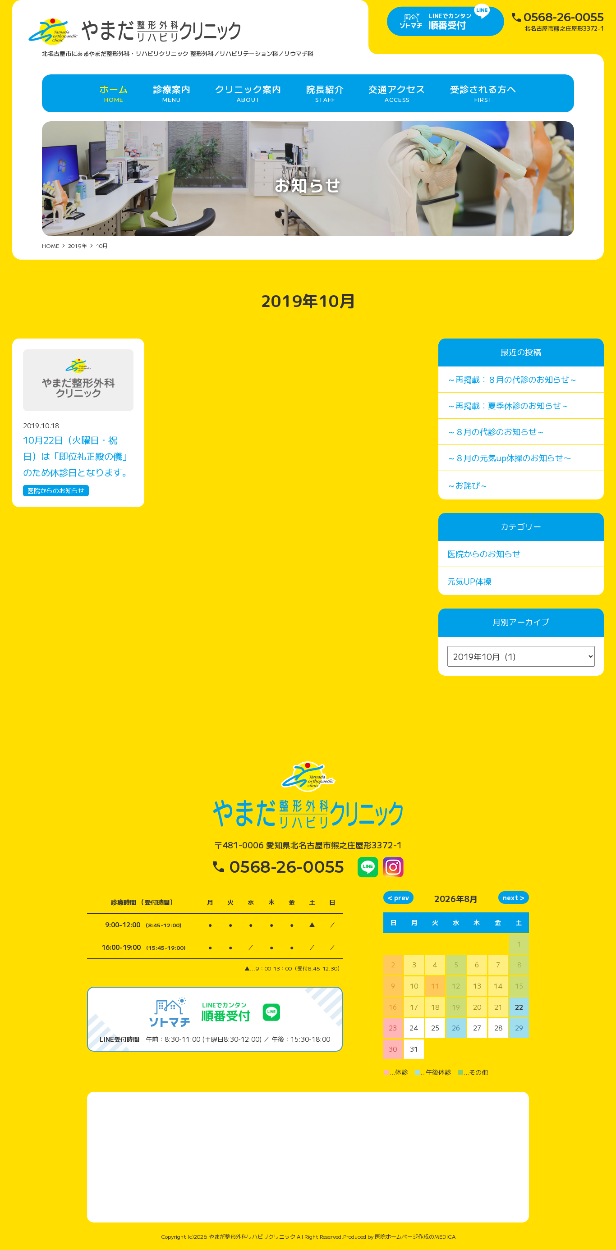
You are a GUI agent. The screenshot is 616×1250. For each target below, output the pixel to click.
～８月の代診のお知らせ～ (496, 431)
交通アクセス (396, 92)
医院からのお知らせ (56, 490)
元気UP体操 (469, 581)
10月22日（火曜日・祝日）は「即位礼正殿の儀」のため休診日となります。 (77, 456)
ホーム (114, 92)
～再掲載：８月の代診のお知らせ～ (512, 379)
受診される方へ (483, 92)
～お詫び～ (467, 485)
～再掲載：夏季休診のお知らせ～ (508, 405)
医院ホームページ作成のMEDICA (415, 1236)
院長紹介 (325, 92)
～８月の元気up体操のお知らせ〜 (509, 457)
